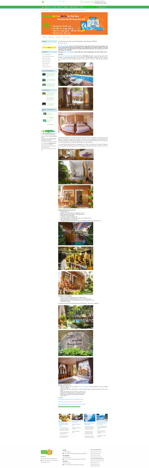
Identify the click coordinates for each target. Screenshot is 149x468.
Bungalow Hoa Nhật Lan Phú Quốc (76, 421)
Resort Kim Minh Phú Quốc (76, 425)
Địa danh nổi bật (66, 37)
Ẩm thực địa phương (46, 54)
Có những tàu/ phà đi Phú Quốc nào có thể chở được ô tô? (50, 80)
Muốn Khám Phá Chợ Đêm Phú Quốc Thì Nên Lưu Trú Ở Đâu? (71, 404)
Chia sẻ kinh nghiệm (46, 58)
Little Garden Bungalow (68, 51)
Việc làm (81, 7)
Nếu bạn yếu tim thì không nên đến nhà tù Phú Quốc (101, 432)
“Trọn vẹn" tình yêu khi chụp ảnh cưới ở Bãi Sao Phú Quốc (102, 423)
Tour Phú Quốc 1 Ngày (96, 453)
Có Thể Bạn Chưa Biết (46, 59)
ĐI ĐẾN (49, 47)
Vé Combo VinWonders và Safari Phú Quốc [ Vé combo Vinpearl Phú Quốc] (51, 94)
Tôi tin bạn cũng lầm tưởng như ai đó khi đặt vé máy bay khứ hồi (89, 428)
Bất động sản (74, 7)
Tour (54, 7)
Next (105, 24)
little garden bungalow (65, 406)
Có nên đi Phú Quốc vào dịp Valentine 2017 (64, 433)
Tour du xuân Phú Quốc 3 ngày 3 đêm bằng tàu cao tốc (102, 427)
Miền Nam (58, 37)
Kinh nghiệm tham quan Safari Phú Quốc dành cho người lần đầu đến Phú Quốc (50, 85)
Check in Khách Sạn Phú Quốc (48, 56)
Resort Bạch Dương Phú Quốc (50, 113)
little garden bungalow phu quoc (75, 406)
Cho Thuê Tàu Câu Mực (50, 103)
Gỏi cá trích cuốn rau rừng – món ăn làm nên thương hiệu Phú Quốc (64, 429)
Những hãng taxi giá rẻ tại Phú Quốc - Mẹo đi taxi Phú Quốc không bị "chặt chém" (51, 75)
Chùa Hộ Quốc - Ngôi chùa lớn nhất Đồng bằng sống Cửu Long (89, 432)
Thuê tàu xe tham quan (47, 66)
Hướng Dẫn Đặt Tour (96, 464)
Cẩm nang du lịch (90, 7)
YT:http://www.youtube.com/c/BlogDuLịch (50, 460)
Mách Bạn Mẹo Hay (46, 63)
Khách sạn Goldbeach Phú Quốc (76, 428)
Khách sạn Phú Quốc (46, 61)
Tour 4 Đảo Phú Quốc (96, 455)
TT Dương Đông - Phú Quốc (56, 10)
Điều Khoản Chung (95, 462)
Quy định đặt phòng (96, 465)
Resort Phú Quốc (45, 65)
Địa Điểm (67, 7)
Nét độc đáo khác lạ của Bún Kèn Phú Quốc (64, 436)
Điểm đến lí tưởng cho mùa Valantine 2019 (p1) (89, 437)
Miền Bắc (44, 37)
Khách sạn (48, 7)
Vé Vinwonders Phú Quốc (97, 457)
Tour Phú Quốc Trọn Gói (96, 451)
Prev (43, 24)
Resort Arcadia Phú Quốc (76, 432)
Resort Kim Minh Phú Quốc (50, 120)
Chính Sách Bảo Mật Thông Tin (98, 460)
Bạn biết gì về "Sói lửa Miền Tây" (101, 436)
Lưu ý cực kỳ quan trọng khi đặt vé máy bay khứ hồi (89, 423)
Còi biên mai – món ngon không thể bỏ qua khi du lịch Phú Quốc (63, 424)
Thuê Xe (60, 7)
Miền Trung (51, 37)
